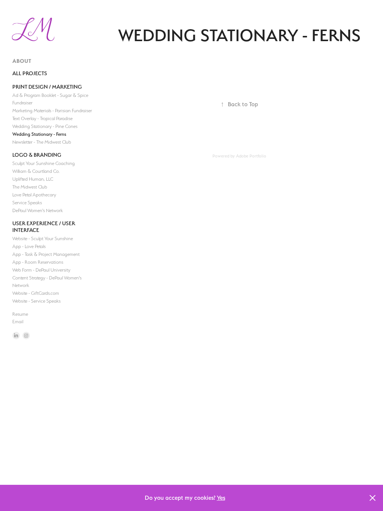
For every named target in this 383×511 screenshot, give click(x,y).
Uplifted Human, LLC (32, 179)
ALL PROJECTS (29, 73)
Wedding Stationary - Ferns (39, 134)
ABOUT (21, 61)
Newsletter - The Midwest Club (41, 142)
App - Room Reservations (37, 262)
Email (17, 321)
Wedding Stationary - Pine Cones (44, 126)
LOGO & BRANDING (36, 155)
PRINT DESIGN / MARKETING (47, 86)
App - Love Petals (29, 246)
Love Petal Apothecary (34, 195)
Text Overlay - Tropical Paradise (42, 118)
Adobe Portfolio (251, 156)
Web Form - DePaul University (41, 270)
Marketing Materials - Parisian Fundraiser (52, 110)
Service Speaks (27, 202)
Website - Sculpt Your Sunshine (42, 238)
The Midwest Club (29, 187)
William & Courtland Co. (35, 171)
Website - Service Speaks (36, 301)
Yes (221, 497)
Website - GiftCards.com (35, 293)
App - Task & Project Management (46, 254)
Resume (20, 314)
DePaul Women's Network (37, 210)
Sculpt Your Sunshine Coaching (43, 163)
